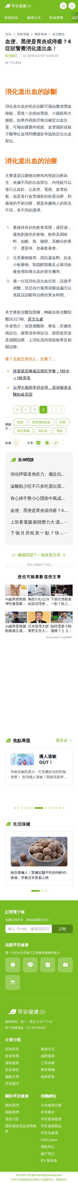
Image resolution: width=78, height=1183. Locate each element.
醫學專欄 (41, 34)
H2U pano (49, 1140)
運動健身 (12, 1063)
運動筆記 (48, 1147)
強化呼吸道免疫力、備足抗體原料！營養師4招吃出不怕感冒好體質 (37, 474)
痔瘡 (63, 422)
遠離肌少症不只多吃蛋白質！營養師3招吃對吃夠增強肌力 (37, 487)
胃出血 (42, 431)
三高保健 (48, 1063)
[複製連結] (55, 442)
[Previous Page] (26, 410)
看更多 (62, 740)
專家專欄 (23, 34)
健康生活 (48, 1049)
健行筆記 (48, 1153)
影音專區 (12, 1070)
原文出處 (35, 319)
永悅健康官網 (51, 1105)
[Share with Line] (38, 442)
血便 (20, 422)
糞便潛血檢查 (41, 422)
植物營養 (48, 1076)
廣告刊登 (12, 1119)
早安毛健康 (49, 1133)
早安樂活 (12, 1083)
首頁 (8, 34)
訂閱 (62, 929)
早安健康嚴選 (51, 1119)
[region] (39, 775)
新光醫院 (58, 34)
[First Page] (17, 410)
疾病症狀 (12, 1049)
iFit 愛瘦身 (49, 1160)
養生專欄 (23, 431)
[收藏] (16, 442)
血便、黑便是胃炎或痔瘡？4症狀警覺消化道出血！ (37, 511)
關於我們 (12, 1105)
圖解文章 (12, 1076)
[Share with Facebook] (47, 442)
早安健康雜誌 (51, 1126)
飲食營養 (12, 1056)
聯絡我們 (12, 1112)
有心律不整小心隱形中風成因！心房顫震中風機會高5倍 (37, 499)
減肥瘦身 (48, 1056)
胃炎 (60, 431)
